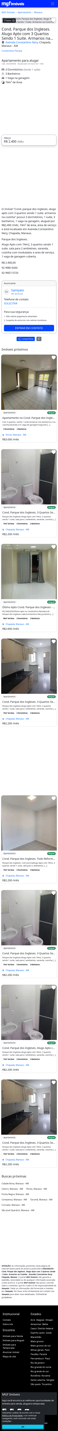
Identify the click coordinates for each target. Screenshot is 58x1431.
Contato (7, 1367)
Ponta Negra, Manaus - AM (15, 1242)
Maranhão (36, 1385)
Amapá (49, 1367)
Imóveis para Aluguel (13, 1388)
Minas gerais (37, 1397)
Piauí (47, 1406)
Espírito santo (38, 1380)
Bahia (45, 1372)
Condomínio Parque (12, 99)
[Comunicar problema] (39, 387)
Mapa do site (9, 1404)
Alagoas (40, 1367)
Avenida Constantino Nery (21, 90)
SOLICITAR (10, 351)
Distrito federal (45, 1376)
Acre (33, 1367)
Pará (47, 1397)
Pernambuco (37, 1406)
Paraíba (34, 1402)
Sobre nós (8, 1372)
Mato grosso (37, 1389)
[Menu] (52, 3)
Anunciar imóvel (11, 1400)
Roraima (46, 1423)
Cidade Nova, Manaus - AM (15, 1231)
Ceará (34, 1376)
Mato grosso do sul (40, 1393)
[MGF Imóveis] (13, 3)
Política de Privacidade (12, 1415)
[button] (6, 48)
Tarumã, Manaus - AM (41, 1247)
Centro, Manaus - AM (12, 1236)
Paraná (43, 1402)
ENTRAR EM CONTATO (29, 376)
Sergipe (50, 1427)
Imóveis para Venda (13, 1384)
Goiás (49, 1380)
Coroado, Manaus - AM (13, 1252)
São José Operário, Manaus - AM (18, 1258)
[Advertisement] (29, 157)
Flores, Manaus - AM (36, 1236)
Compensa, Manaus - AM (14, 1247)
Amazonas (36, 1372)
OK (22, 1427)
